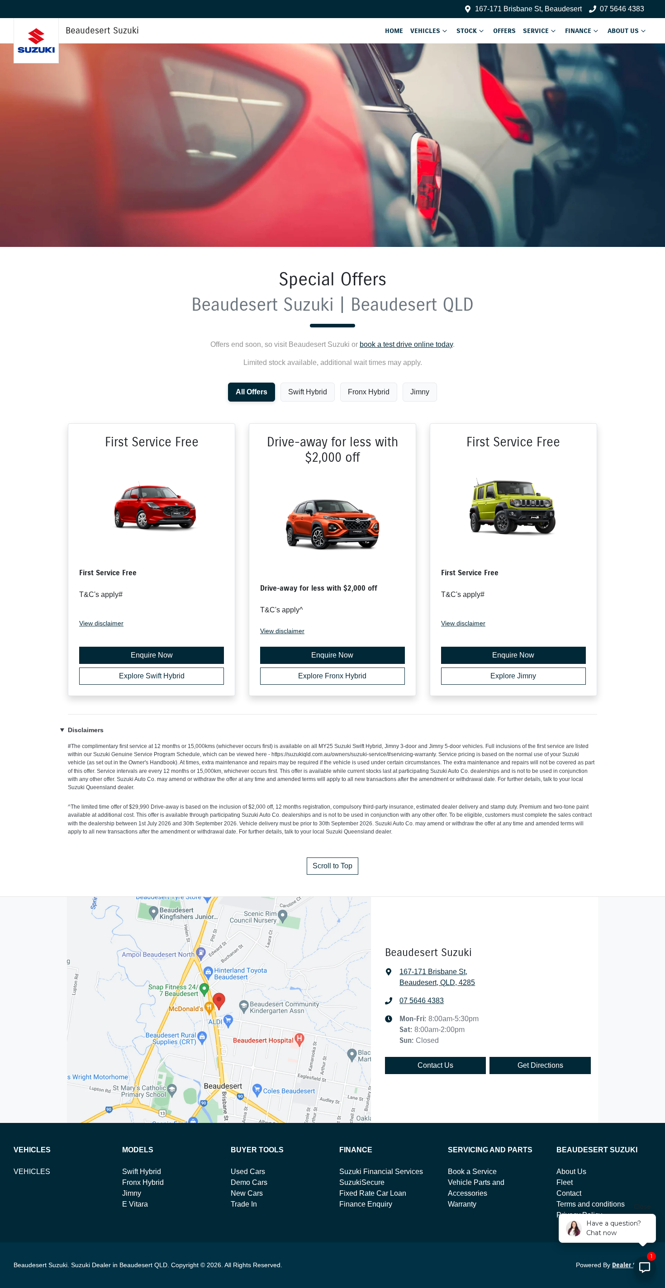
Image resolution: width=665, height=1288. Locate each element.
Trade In (244, 1204)
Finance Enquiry (365, 1204)
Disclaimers (86, 730)
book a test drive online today (406, 344)
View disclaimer (101, 623)
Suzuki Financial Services (381, 1171)
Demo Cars (249, 1182)
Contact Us (435, 1065)
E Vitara (135, 1204)
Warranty (462, 1204)
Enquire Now (152, 655)
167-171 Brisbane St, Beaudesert (528, 9)
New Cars (247, 1193)
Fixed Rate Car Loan (372, 1193)
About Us (623, 31)
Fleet (564, 1182)
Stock (466, 31)
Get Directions (540, 1065)
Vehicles (425, 31)
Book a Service (472, 1171)
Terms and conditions (590, 1204)
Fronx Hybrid (143, 1182)
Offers (504, 31)
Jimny (131, 1193)
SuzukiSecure (362, 1182)
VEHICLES (32, 1171)
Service (536, 31)
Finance (578, 31)
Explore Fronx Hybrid (332, 676)
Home (394, 31)
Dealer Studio (631, 1265)
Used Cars (248, 1171)
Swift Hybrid (141, 1171)
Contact (568, 1193)
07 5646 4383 (622, 9)
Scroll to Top (332, 866)
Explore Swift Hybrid (152, 676)
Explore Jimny (513, 676)
